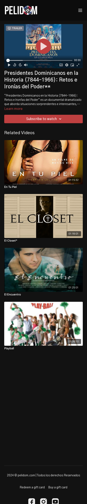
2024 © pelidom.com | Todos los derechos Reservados (43, 475)
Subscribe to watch (41, 119)
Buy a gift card (57, 487)
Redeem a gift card (32, 487)
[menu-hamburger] (80, 10)
